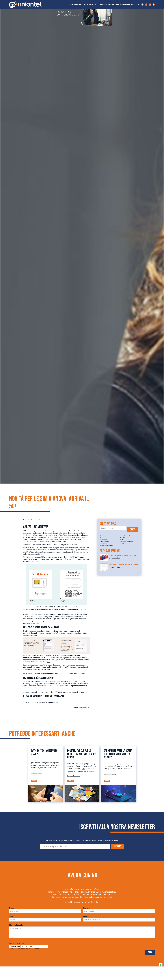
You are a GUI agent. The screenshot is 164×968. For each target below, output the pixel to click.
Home (70, 4)
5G (50, 545)
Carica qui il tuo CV (16, 944)
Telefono (86, 916)
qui (48, 662)
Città (11, 916)
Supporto (103, 4)
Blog (96, 4)
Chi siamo (78, 4)
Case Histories (88, 4)
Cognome (87, 908)
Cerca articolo (108, 523)
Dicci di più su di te (16, 925)
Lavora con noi (113, 4)
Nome (11, 908)
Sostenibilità (125, 4)
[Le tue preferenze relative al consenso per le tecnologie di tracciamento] (160, 964)
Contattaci (135, 4)
